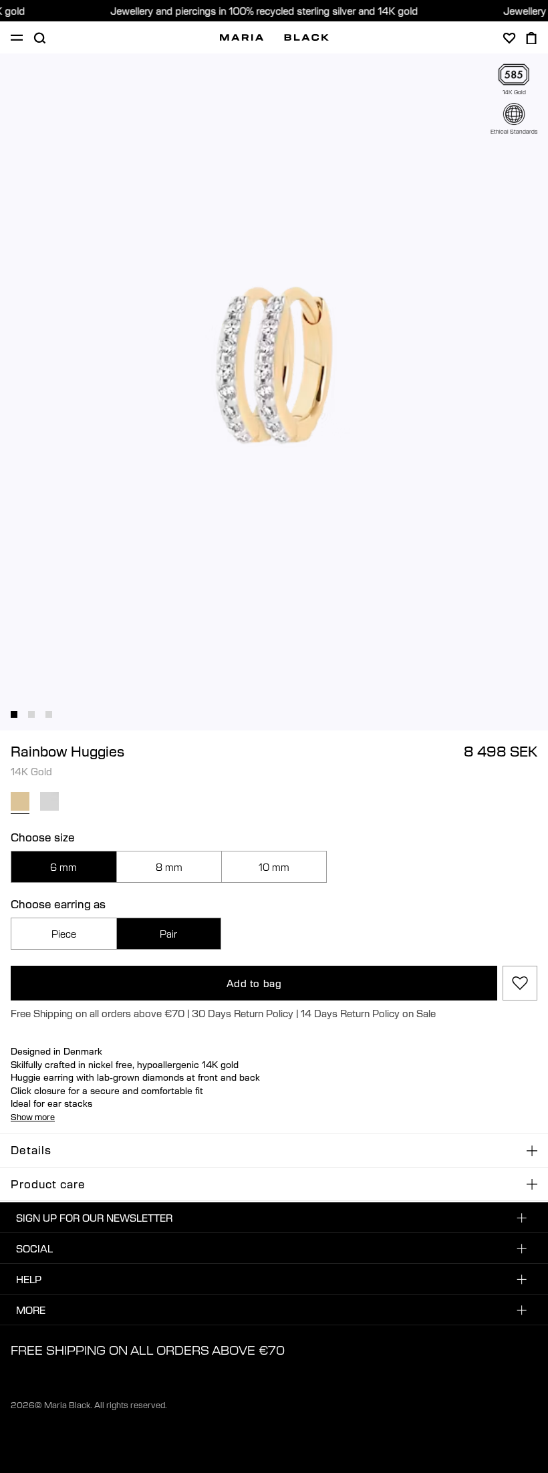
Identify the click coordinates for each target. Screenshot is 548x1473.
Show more (33, 1117)
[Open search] (39, 38)
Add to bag (254, 983)
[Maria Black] (274, 37)
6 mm (63, 867)
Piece (63, 934)
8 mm (169, 867)
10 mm (274, 867)
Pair (168, 934)
